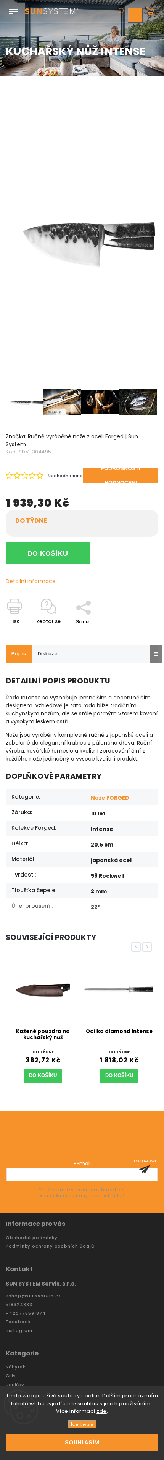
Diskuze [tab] (48, 653)
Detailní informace (31, 581)
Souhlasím (82, 1442)
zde (101, 1411)
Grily (11, 1376)
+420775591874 (26, 1313)
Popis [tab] (18, 653)
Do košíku (47, 553)
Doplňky (15, 1385)
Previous (137, 947)
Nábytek (15, 1367)
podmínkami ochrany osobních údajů (82, 1195)
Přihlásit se (144, 1169)
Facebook (18, 1322)
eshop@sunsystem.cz (33, 1296)
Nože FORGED (110, 798)
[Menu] (13, 10)
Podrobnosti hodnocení (120, 475)
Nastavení (82, 1424)
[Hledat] (120, 11)
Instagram (19, 1330)
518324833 (19, 1305)
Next (148, 947)
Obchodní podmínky (32, 1238)
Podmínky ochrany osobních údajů (50, 1246)
